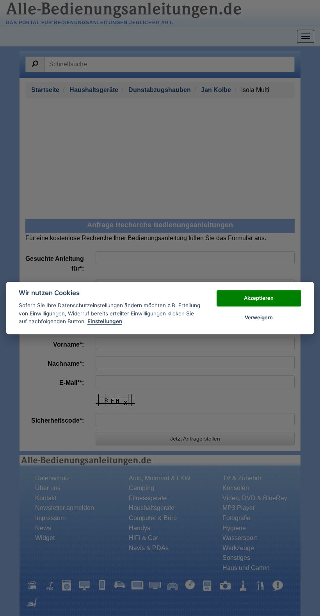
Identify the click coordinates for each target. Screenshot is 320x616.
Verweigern (259, 317)
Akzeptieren (259, 298)
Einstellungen (104, 321)
